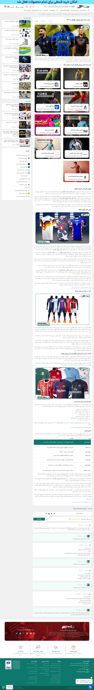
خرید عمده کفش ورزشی (56, 677)
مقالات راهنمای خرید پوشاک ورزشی (63, 14)
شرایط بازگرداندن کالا (45, 669)
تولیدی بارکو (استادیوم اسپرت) (21, 190)
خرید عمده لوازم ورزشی (37, 10)
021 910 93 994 (82, 669)
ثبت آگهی (31, 6)
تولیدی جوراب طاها (23, 193)
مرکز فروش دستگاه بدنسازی (56, 679)
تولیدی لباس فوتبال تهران (77, 288)
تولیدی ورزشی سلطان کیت (22, 181)
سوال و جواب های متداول (44, 673)
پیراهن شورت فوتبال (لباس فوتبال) (79, 508)
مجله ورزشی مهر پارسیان (56, 663)
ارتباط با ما (46, 10)
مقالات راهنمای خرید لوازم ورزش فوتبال (79, 14)
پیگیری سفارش (27, 10)
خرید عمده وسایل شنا (33, 677)
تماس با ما (47, 675)
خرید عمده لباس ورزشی (78, 502)
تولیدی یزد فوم (24, 176)
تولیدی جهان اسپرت (23, 161)
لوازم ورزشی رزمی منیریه (56, 675)
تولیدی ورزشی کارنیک (23, 158)
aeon (26, 187)
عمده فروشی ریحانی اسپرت (22, 164)
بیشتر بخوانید (59, 636)
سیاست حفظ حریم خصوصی (44, 667)
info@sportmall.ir (81, 672)
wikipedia (88, 499)
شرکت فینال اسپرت (23, 178)
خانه (88, 14)
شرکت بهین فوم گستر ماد (22, 196)
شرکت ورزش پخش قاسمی (22, 155)
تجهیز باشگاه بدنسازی (33, 671)
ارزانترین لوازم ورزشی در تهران (55, 665)
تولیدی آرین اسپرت (23, 184)
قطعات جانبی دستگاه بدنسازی (55, 682)
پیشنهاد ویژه (52, 10)
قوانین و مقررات (46, 665)
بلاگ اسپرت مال (74, 10)
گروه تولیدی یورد (24, 167)
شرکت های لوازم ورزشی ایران (32, 682)
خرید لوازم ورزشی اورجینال (56, 680)
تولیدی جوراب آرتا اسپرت (22, 170)
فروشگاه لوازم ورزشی (64, 10)
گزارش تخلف (46, 671)
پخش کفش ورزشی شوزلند (22, 173)
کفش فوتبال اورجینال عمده (77, 427)
